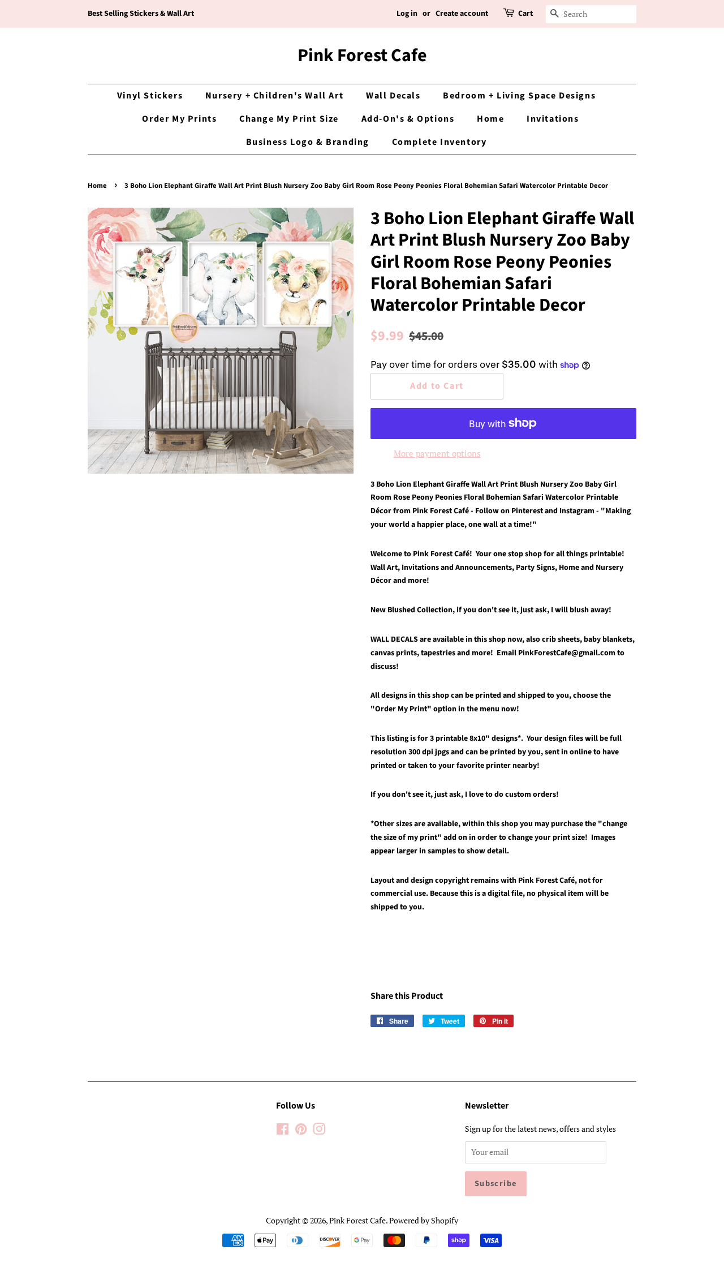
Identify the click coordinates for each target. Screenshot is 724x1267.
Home (490, 119)
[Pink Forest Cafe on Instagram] (319, 1131)
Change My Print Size (289, 119)
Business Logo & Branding (307, 142)
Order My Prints (179, 119)
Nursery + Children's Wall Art (274, 95)
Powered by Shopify (423, 1220)
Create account (462, 13)
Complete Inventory (439, 142)
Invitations (553, 119)
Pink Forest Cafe (362, 55)
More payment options (437, 453)
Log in (407, 13)
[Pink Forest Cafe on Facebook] (282, 1131)
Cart (525, 13)
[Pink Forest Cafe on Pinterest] (301, 1131)
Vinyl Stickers (150, 95)
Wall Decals (393, 95)
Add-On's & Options (408, 119)
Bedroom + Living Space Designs (519, 95)
